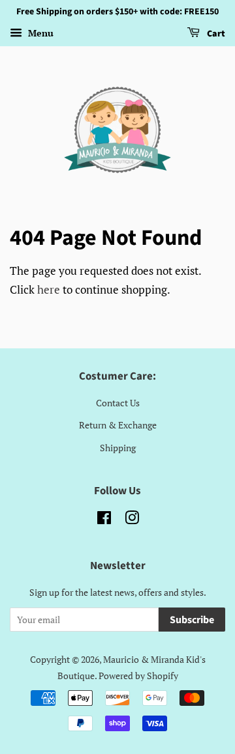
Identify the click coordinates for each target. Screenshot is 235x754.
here (48, 289)
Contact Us (118, 403)
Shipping (118, 447)
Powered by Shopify (138, 675)
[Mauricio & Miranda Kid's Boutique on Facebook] (104, 520)
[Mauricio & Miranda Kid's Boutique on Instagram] (132, 520)
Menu (39, 33)
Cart (215, 33)
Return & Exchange (118, 425)
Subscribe (192, 620)
